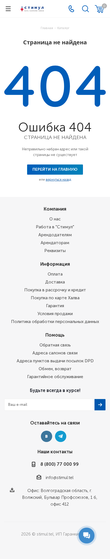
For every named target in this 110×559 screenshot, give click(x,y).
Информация (55, 264)
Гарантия (55, 305)
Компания (55, 209)
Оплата (55, 274)
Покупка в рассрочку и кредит (55, 289)
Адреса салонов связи (55, 353)
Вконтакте (46, 436)
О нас (55, 219)
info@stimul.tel (59, 477)
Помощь (55, 335)
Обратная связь (55, 345)
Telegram (60, 436)
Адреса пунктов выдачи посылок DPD (55, 360)
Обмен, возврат (55, 368)
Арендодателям (55, 234)
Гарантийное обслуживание (55, 376)
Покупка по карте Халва (55, 297)
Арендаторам (55, 242)
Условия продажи (55, 313)
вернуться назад (58, 179)
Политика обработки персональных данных (55, 321)
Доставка (55, 282)
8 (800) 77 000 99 (59, 464)
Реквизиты (55, 250)
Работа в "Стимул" (55, 226)
